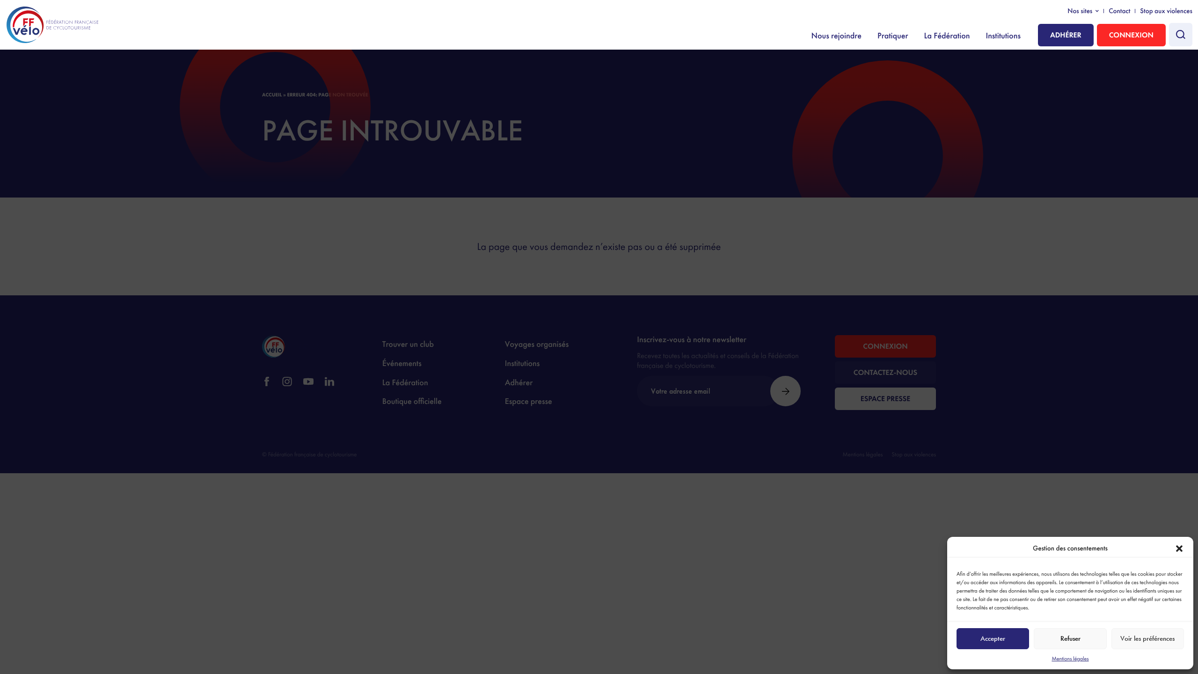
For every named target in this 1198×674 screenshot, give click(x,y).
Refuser (1070, 638)
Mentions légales (1070, 658)
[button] (1179, 548)
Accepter (992, 638)
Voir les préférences (1147, 638)
